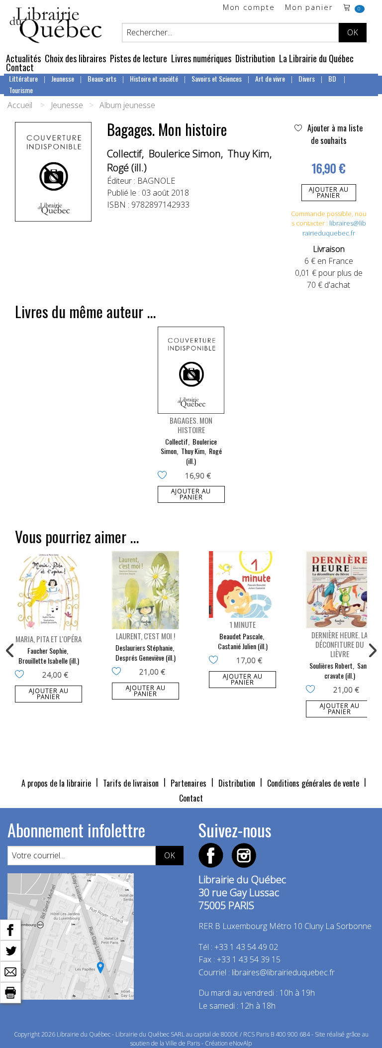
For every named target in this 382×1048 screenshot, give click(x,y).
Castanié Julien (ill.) (243, 646)
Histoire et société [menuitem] (154, 78)
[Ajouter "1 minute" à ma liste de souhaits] (215, 660)
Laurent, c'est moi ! (145, 635)
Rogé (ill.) (127, 167)
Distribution (255, 58)
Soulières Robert (331, 665)
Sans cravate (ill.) (347, 670)
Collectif (124, 153)
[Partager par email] (10, 970)
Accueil (19, 105)
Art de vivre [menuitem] (270, 78)
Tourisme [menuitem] (21, 90)
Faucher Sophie (47, 650)
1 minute (242, 624)
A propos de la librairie (56, 783)
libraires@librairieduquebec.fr (334, 228)
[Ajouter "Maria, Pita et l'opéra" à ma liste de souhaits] (21, 675)
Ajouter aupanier (329, 192)
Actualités (23, 58)
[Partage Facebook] (10, 929)
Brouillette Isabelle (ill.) (48, 660)
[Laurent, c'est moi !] (145, 590)
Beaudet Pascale (241, 636)
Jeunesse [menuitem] (62, 78)
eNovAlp (240, 1043)
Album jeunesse (127, 105)
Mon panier (309, 7)
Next (372, 651)
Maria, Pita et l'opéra (48, 638)
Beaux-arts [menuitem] (102, 78)
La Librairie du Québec (316, 58)
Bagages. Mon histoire (191, 425)
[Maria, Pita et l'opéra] (48, 591)
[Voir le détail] (191, 370)
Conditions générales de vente (313, 783)
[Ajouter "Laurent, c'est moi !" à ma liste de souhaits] (118, 672)
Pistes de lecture (138, 58)
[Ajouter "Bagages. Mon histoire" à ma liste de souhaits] (164, 475)
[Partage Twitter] (10, 949)
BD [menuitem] (333, 78)
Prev (10, 651)
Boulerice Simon (185, 153)
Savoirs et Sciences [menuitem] (216, 78)
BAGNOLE (156, 180)
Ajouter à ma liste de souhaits (334, 134)
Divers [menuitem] (306, 78)
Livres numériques (201, 58)
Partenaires (188, 783)
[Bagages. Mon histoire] (191, 370)
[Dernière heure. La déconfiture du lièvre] (339, 589)
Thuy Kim (249, 153)
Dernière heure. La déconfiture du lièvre (339, 644)
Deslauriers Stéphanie (144, 647)
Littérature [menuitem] (23, 78)
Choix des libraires (75, 58)
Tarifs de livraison (131, 783)
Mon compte (249, 7)
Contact (20, 67)
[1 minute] (242, 584)
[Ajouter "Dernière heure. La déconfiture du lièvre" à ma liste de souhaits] (312, 690)
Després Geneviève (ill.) (145, 657)
